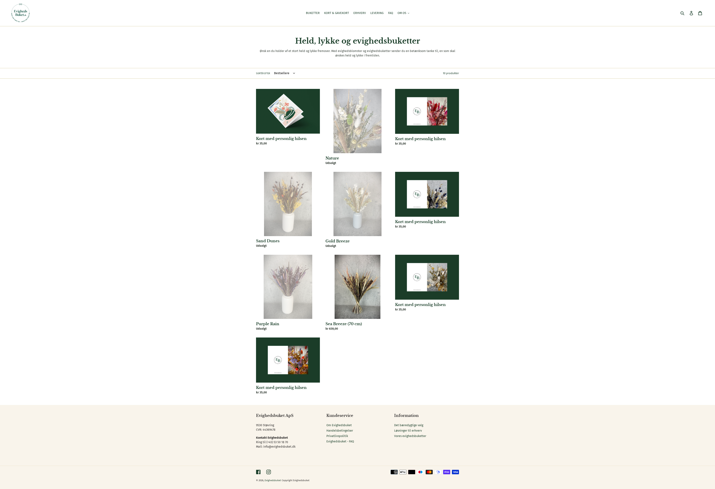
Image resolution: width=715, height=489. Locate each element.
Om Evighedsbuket (339, 425)
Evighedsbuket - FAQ (340, 441)
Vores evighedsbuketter (410, 436)
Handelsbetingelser (339, 430)
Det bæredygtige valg (408, 425)
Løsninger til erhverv (408, 430)
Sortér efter (263, 73)
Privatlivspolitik (337, 436)
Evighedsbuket (273, 480)
